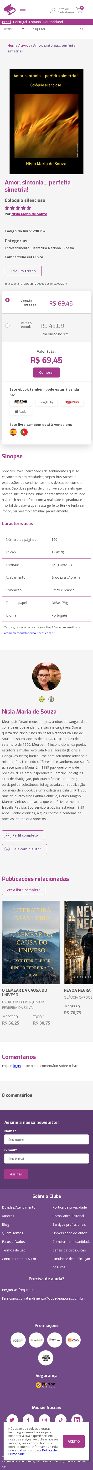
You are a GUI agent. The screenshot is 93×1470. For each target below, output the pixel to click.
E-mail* (10, 1150)
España (35, 21)
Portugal (20, 21)
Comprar (46, 372)
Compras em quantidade (71, 1241)
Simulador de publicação (71, 1262)
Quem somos (12, 1233)
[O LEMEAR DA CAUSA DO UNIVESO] (31, 942)
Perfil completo (25, 835)
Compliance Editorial (68, 1216)
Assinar (16, 1174)
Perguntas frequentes (18, 1289)
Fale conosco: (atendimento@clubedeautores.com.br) (43, 1298)
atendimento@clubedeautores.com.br (29, 633)
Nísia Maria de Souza (29, 214)
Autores (8, 1216)
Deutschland (53, 21)
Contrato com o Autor (19, 1258)
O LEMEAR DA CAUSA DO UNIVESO (24, 992)
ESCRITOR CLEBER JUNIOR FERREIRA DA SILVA (23, 1005)
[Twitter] (12, 1420)
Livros (25, 45)
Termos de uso (14, 1250)
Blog (5, 1224)
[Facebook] (28, 1420)
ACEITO (74, 1441)
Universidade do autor (69, 1233)
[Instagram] (44, 1420)
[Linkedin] (77, 1420)
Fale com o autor (27, 849)
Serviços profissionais (69, 1224)
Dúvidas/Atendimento (19, 1207)
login (17, 1065)
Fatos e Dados (13, 1241)
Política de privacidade (69, 1207)
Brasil (6, 21)
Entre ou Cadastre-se (65, 10)
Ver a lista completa (24, 890)
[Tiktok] (61, 1420)
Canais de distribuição (69, 1250)
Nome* (10, 1131)
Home (12, 45)
